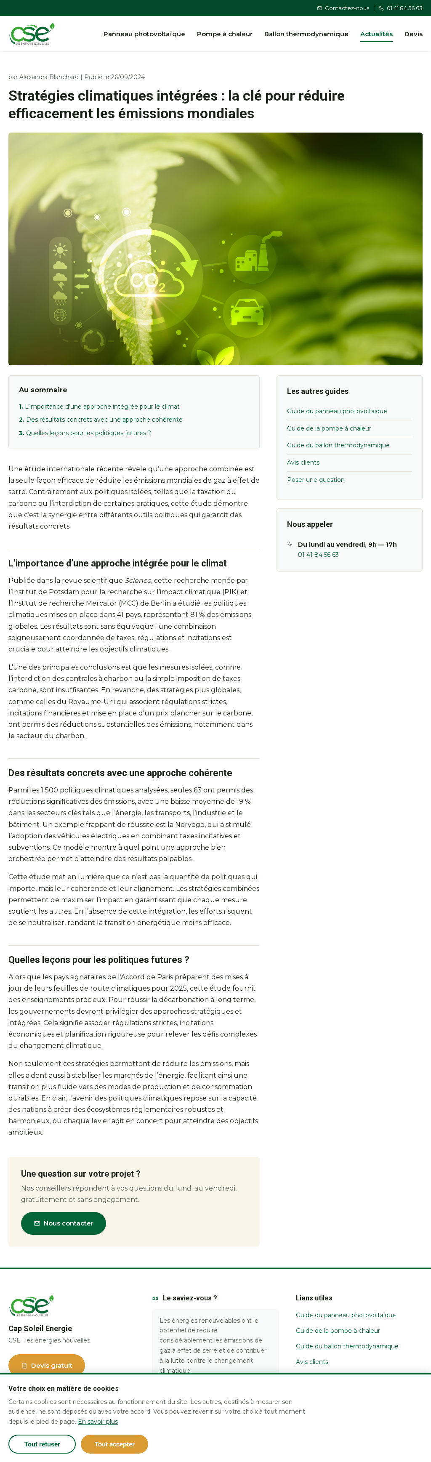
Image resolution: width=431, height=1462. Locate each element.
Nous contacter (68, 1223)
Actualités (376, 34)
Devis (413, 34)
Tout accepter (115, 1444)
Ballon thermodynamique (306, 34)
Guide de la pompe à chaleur (329, 428)
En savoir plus (98, 1421)
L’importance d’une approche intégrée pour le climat (102, 406)
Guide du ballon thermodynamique (338, 445)
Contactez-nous (347, 8)
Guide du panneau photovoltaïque (337, 411)
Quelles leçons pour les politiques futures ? (88, 433)
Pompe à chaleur (225, 34)
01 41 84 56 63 (405, 8)
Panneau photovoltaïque (144, 34)
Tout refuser (42, 1444)
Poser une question (316, 480)
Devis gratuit (51, 1365)
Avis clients (303, 462)
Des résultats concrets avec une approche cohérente (104, 419)
